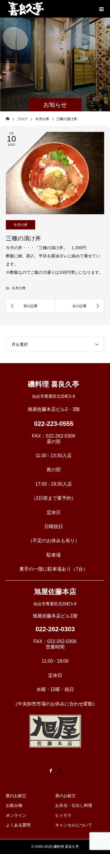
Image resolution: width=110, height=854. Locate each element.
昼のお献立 (65, 795)
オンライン (16, 815)
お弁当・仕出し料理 (73, 805)
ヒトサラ (63, 815)
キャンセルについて (73, 825)
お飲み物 (14, 805)
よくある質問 (18, 825)
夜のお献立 (16, 795)
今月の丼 (20, 225)
